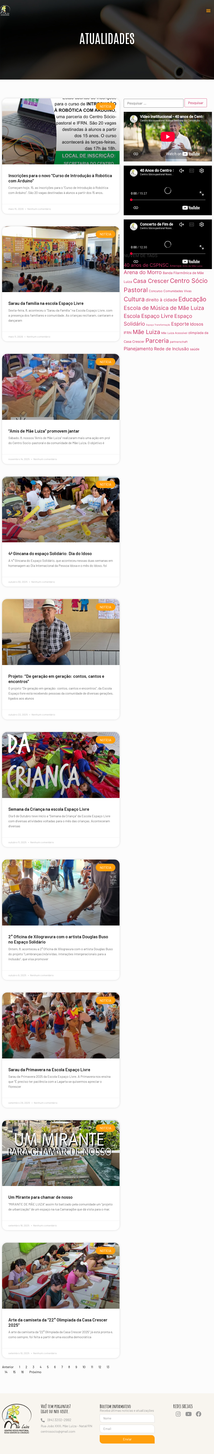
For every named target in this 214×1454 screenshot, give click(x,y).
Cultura (134, 299)
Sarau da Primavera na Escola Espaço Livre (49, 1069)
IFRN (128, 333)
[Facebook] (199, 1414)
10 (84, 1367)
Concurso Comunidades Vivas (170, 291)
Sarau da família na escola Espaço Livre (46, 303)
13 (108, 1367)
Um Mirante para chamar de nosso (40, 1197)
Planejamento (138, 348)
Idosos (196, 324)
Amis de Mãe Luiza (192, 266)
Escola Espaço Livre (148, 316)
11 (92, 1367)
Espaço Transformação (158, 325)
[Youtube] (188, 1414)
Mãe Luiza (146, 331)
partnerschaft (179, 341)
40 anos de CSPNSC (146, 265)
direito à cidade (161, 299)
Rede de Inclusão (171, 348)
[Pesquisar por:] (153, 103)
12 (99, 1367)
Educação (192, 299)
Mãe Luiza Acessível (174, 333)
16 (22, 1372)
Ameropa (175, 265)
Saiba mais (14, 197)
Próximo (35, 1372)
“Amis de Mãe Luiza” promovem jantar (43, 430)
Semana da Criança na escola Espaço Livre (48, 809)
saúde (194, 349)
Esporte (180, 324)
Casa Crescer (151, 280)
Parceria (157, 340)
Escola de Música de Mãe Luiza (164, 308)
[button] (208, 10)
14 (6, 1372)
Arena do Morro (143, 272)
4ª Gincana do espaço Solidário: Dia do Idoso (50, 553)
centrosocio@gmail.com (58, 1431)
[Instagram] (178, 1414)
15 (14, 1372)
